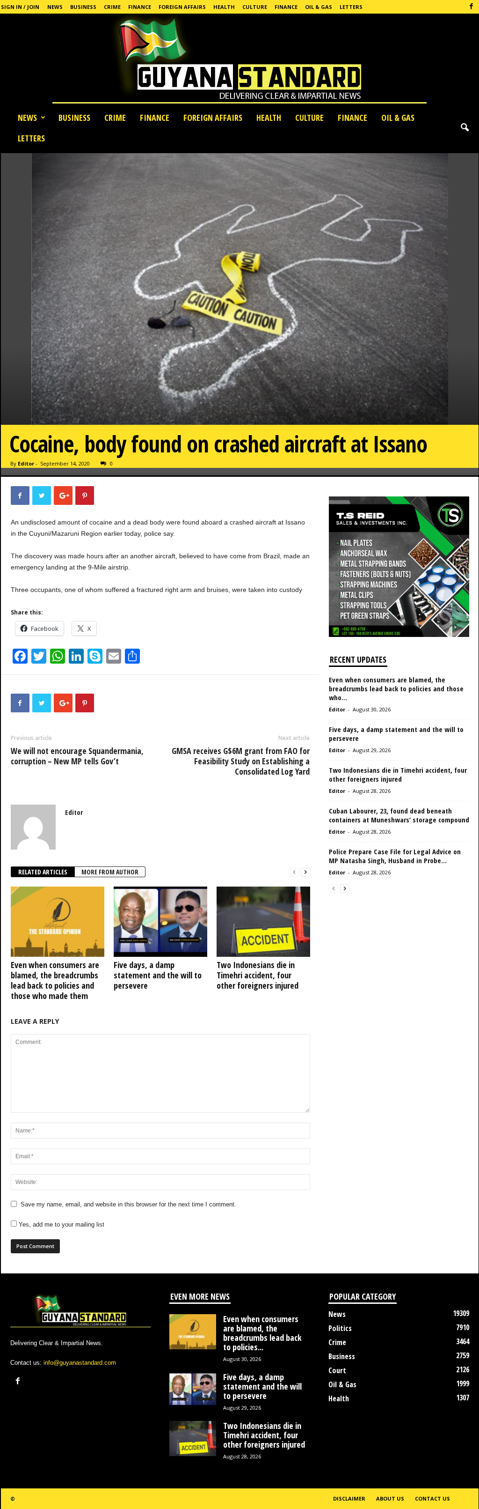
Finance (139, 6)
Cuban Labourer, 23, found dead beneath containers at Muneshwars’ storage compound (399, 815)
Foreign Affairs (182, 6)
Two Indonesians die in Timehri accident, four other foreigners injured (257, 975)
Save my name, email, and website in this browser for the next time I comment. (128, 1204)
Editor (26, 463)
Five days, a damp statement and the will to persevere (158, 975)
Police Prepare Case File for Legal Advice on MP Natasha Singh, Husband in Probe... (395, 856)
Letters (351, 6)
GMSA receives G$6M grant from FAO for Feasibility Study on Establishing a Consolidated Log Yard (241, 761)
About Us (390, 1498)
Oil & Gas (318, 6)
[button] (464, 128)
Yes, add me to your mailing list (60, 1224)
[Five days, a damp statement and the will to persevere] (160, 922)
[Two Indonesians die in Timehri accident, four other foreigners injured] (263, 922)
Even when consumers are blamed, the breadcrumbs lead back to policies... (262, 1333)
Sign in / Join (20, 6)
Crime (112, 6)
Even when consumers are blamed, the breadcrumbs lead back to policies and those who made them (55, 980)
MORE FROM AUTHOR (109, 871)
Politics (340, 1328)
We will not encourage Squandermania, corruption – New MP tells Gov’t (77, 756)
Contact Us (432, 1498)
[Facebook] (471, 7)
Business (83, 6)
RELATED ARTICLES (42, 871)
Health (224, 6)
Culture (254, 6)
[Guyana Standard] (239, 60)
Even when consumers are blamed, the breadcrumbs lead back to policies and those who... (396, 688)
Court (337, 1370)
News (55, 6)
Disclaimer (349, 1498)
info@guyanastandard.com (80, 1362)
